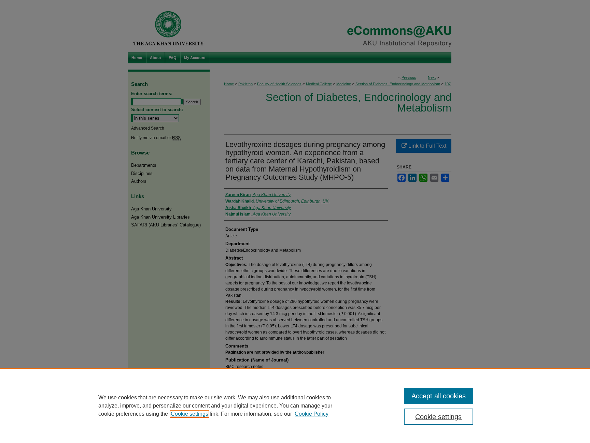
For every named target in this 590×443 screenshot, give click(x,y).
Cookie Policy (311, 414)
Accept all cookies (438, 396)
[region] (295, 405)
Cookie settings (189, 414)
